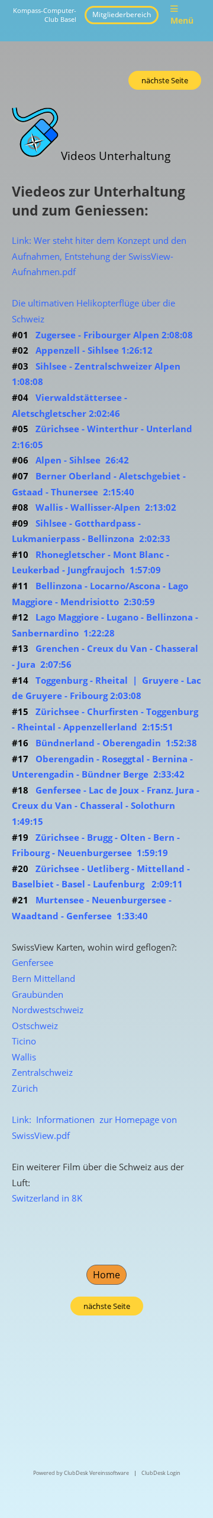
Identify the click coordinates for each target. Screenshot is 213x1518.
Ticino (24, 1041)
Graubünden (37, 994)
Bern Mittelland (43, 978)
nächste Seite (164, 80)
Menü (181, 20)
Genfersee (32, 962)
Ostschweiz (35, 1025)
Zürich (25, 1088)
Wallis (24, 1057)
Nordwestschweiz (47, 1010)
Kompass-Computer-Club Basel (44, 15)
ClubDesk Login (160, 1473)
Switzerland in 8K (47, 1198)
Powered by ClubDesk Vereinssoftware (81, 1473)
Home (106, 1274)
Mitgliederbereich (121, 14)
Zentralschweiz (42, 1072)
